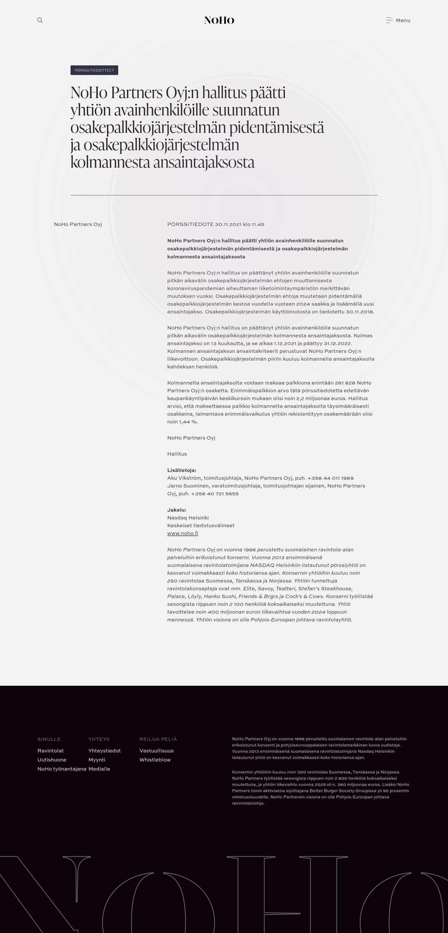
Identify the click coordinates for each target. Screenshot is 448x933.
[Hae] (40, 20)
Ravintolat (50, 750)
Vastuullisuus (156, 750)
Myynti (96, 759)
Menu (403, 20)
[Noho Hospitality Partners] (219, 20)
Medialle (99, 768)
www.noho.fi (182, 533)
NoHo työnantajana (58, 768)
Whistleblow (155, 759)
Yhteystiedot (104, 750)
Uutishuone (51, 759)
